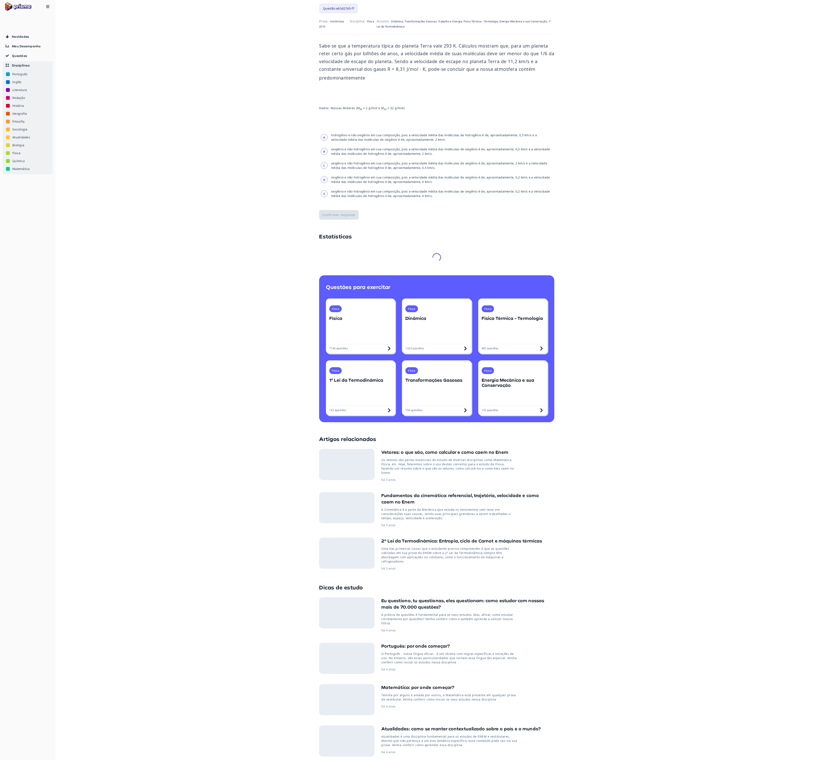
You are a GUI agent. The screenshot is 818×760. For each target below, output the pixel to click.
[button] (28, 117)
